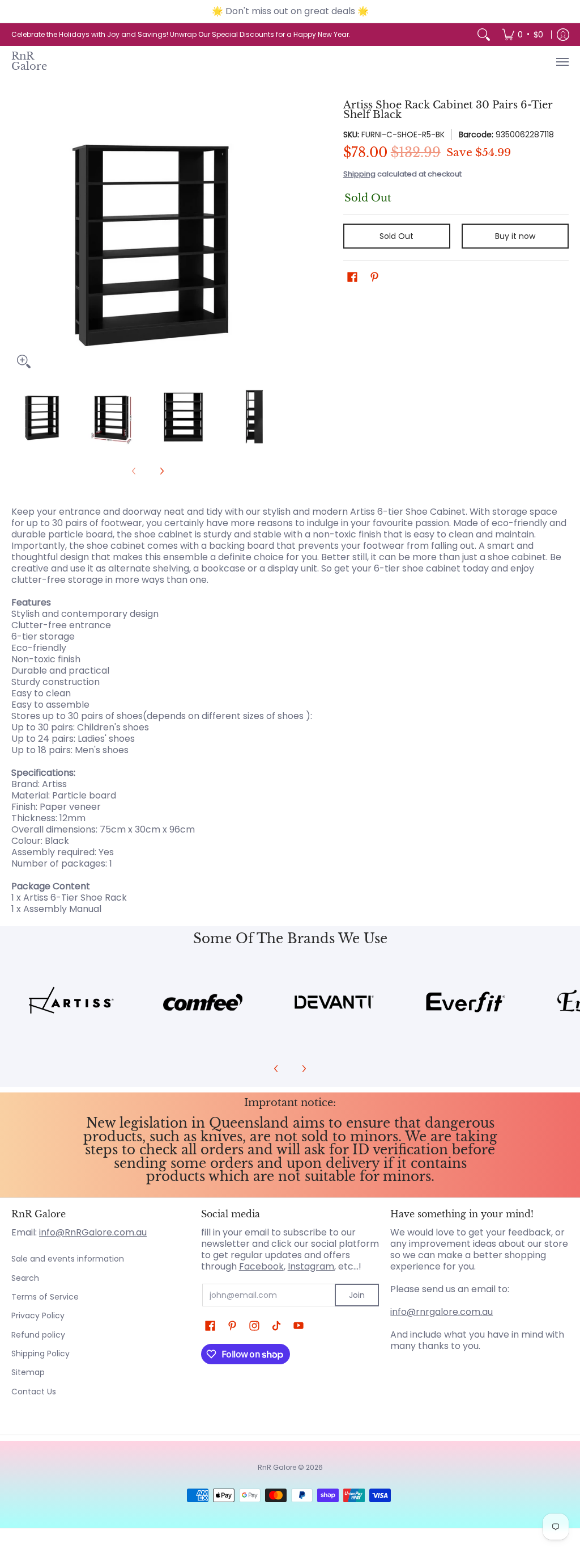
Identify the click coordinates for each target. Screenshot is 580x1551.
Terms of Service (45, 1296)
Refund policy (38, 1334)
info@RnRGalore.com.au (93, 1232)
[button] (352, 277)
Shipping (359, 174)
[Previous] (19, 237)
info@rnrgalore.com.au (441, 1311)
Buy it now (515, 236)
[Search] (483, 34)
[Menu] (562, 62)
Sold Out (396, 236)
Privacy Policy (38, 1315)
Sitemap (28, 1372)
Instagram (311, 1266)
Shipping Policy (40, 1353)
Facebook (261, 1266)
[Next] (276, 237)
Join (357, 1295)
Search (25, 1278)
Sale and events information (67, 1258)
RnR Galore (29, 61)
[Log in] (563, 34)
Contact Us (33, 1391)
